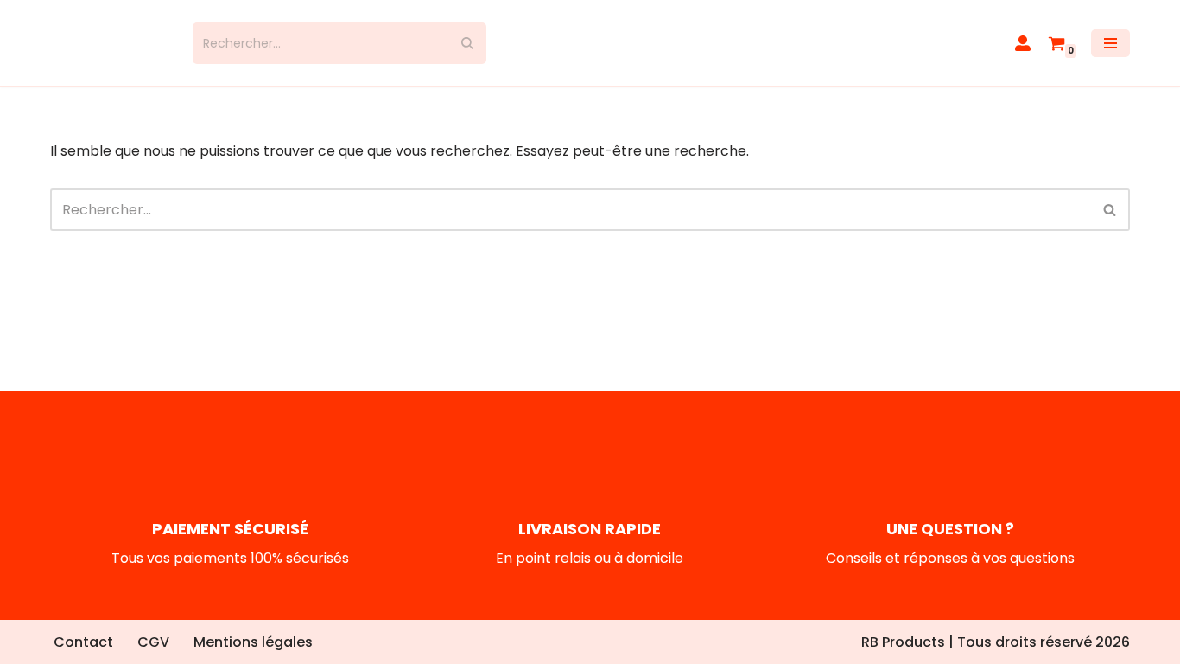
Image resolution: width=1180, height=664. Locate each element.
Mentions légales (253, 642)
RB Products (903, 642)
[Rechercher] (466, 43)
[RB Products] (108, 43)
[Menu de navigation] (1110, 43)
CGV (153, 642)
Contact (83, 642)
